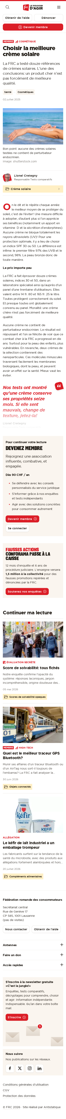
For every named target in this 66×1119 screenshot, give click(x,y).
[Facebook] (10, 1068)
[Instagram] (29, 1068)
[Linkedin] (39, 1068)
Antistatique (52, 1107)
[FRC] (33, 7)
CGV (6, 1090)
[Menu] (58, 7)
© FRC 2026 (11, 1107)
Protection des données (19, 1095)
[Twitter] (19, 1068)
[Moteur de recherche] (7, 7)
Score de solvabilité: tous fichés (31, 668)
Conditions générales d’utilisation (26, 1084)
